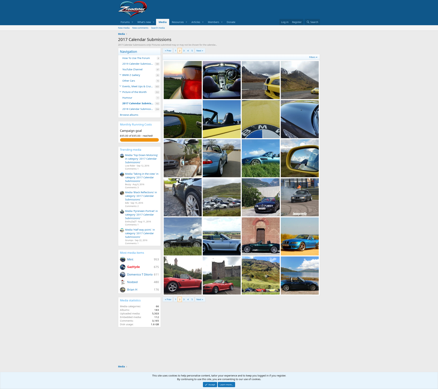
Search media (158, 27)
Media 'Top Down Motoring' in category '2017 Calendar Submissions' (141, 158)
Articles (195, 22)
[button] (132, 22)
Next (198, 50)
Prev (169, 50)
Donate (231, 22)
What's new (144, 22)
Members (213, 22)
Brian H (132, 289)
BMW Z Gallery (131, 75)
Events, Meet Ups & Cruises (138, 86)
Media (163, 22)
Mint (130, 259)
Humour (127, 97)
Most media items (132, 253)
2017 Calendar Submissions (138, 103)
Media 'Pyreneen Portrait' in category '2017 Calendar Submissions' (141, 214)
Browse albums (129, 114)
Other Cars (128, 80)
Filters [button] (312, 57)
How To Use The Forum (136, 58)
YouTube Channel (132, 69)
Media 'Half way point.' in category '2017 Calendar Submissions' (140, 233)
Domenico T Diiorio (140, 274)
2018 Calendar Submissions (138, 109)
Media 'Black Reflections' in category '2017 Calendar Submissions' (141, 195)
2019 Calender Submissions (138, 63)
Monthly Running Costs (136, 124)
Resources (178, 22)
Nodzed (132, 282)
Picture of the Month (134, 92)
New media (124, 27)
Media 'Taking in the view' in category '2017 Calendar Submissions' (141, 177)
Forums (125, 22)
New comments (140, 27)
